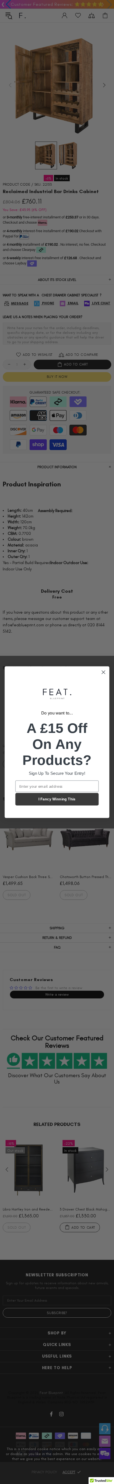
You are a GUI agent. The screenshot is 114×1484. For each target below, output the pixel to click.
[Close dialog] (103, 672)
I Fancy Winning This (57, 799)
